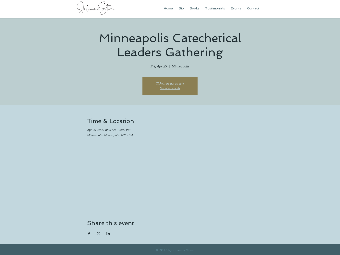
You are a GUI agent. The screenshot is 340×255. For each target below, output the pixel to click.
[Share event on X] (99, 233)
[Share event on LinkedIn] (108, 233)
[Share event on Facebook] (89, 233)
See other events (170, 88)
